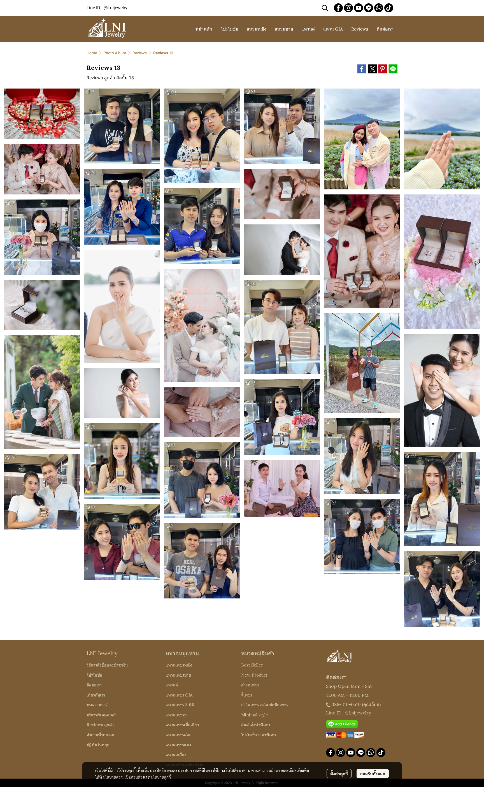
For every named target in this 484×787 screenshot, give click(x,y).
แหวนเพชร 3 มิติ (180, 704)
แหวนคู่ (172, 685)
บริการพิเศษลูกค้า (102, 715)
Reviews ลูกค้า (100, 724)
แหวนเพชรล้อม (179, 734)
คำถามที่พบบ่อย (100, 734)
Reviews (139, 53)
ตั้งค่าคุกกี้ (339, 773)
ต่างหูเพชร (250, 685)
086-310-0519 (346, 704)
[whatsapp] (378, 7)
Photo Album (114, 53)
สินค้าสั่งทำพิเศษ (255, 724)
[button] (325, 8)
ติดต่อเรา (94, 685)
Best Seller (252, 665)
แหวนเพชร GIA (179, 695)
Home (92, 53)
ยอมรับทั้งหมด (372, 773)
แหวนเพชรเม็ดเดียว (182, 724)
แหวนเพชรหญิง (179, 665)
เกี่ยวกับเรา (96, 695)
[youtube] (358, 7)
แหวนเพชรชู (176, 715)
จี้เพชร (246, 695)
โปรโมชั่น (94, 675)
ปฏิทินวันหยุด (98, 744)
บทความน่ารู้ (97, 704)
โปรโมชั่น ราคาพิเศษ (258, 734)
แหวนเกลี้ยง (176, 754)
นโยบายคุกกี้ (161, 776)
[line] (368, 7)
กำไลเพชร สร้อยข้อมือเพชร (264, 704)
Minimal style (254, 715)
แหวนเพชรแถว (178, 744)
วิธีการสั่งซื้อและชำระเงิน (107, 665)
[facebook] (338, 7)
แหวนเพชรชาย (178, 675)
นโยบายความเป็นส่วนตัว (122, 776)
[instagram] (348, 7)
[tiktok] (388, 7)
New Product (254, 675)
